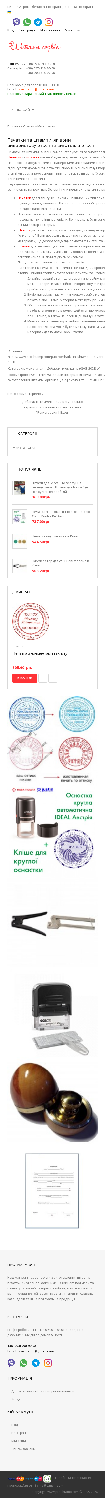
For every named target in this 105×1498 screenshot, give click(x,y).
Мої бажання (50, 30)
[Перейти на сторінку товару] (52, 621)
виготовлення (19, 380)
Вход (64, 412)
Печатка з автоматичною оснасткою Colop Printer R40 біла (61, 513)
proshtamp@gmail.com (36, 89)
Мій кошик (73, 30)
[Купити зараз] (42, 678)
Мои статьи (46, 126)
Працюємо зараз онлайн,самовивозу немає (41, 93)
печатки (89, 374)
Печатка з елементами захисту (39, 653)
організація (54, 380)
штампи (37, 380)
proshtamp (70, 368)
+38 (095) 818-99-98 (40, 72)
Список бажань (23, 1449)
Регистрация (47, 412)
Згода (16, 1399)
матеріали (55, 374)
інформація (73, 374)
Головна (13, 126)
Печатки (18, 646)
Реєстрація (27, 30)
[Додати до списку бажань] (52, 678)
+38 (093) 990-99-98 (40, 64)
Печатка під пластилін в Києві (55, 536)
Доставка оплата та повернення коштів (42, 1391)
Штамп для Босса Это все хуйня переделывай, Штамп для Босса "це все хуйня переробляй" (60, 487)
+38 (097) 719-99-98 (40, 68)
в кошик (24, 678)
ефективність (75, 380)
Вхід (10, 30)
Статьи (28, 126)
